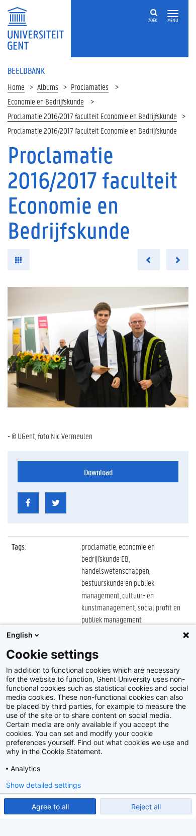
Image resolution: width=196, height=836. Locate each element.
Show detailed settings (43, 785)
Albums (47, 86)
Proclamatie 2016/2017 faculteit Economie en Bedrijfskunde (92, 116)
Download (98, 472)
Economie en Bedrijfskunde (46, 101)
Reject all (146, 806)
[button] (172, 14)
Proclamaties (90, 86)
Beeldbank (26, 70)
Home (16, 86)
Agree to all (50, 806)
